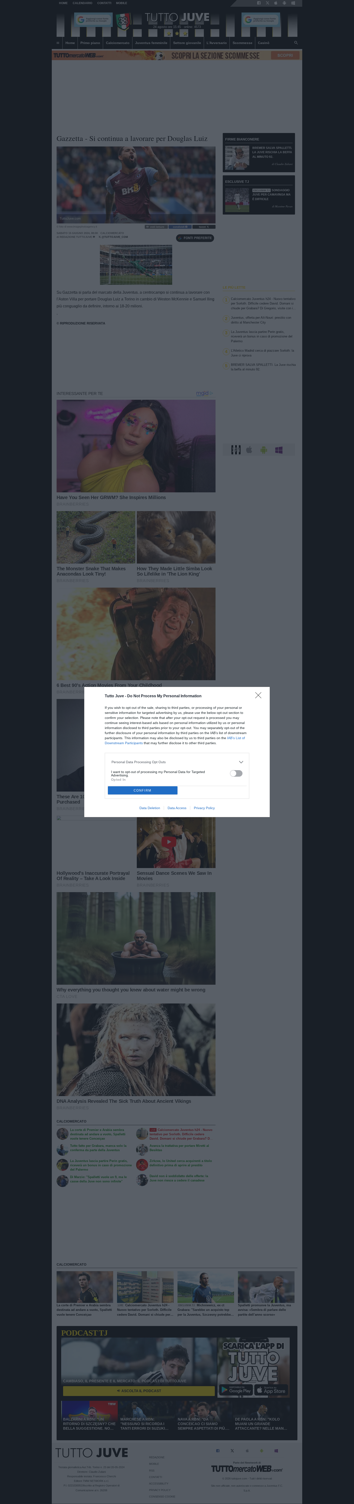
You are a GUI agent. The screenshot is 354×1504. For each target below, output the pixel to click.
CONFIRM (142, 790)
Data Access (177, 808)
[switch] (236, 773)
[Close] (259, 696)
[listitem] (177, 762)
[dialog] (177, 752)
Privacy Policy (204, 808)
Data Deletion (149, 808)
